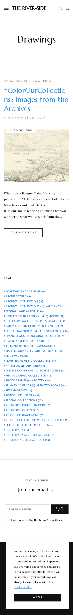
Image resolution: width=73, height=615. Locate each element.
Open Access (53, 370)
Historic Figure (35, 341)
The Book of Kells (21, 425)
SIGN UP (59, 509)
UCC (46, 425)
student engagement (25, 415)
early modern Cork (22, 326)
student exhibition (23, 420)
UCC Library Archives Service (29, 435)
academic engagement (26, 291)
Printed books (52, 385)
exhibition (53, 326)
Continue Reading (23, 233)
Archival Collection (24, 301)
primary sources (20, 385)
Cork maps (15, 321)
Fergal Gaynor (19, 331)
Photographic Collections (28, 375)
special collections (24, 400)
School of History (22, 395)
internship (15, 346)
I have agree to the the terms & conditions (35, 520)
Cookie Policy (23, 587)
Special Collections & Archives (27, 81)
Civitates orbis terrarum (26, 316)
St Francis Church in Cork (27, 405)
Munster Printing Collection (30, 360)
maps (55, 351)
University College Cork (27, 440)
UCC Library (17, 430)
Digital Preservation (47, 321)
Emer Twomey (14, 118)
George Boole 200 (48, 336)
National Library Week (25, 366)
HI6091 (11, 341)
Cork (57, 316)
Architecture (18, 296)
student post (56, 420)
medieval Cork (19, 356)
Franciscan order (52, 331)
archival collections (24, 306)
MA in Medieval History (26, 351)
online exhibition (21, 370)
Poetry (41, 380)
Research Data (18, 390)
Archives (56, 306)
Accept (38, 597)
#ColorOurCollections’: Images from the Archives (36, 99)
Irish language (42, 346)
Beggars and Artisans (24, 311)
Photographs (18, 380)
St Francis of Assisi (22, 410)
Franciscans (17, 336)
